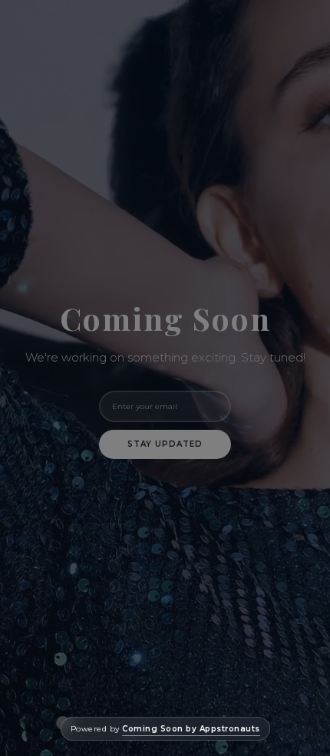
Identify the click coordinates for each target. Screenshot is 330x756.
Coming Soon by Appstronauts (191, 729)
